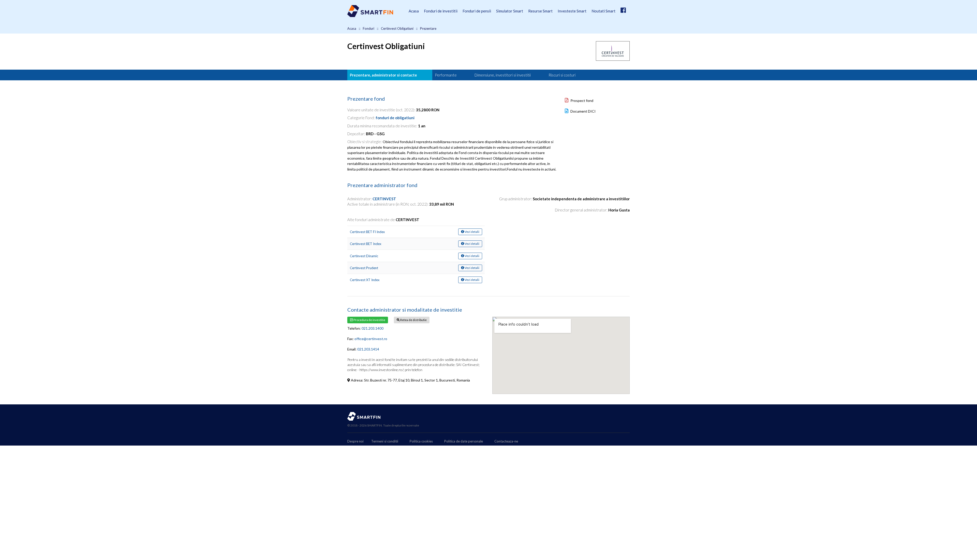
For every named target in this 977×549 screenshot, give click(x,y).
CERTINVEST (384, 198)
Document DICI (583, 111)
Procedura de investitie (369, 320)
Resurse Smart (540, 11)
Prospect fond (581, 100)
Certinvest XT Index (365, 280)
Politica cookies (421, 441)
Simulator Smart (509, 11)
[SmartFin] (370, 15)
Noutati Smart (603, 11)
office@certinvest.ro (370, 339)
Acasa (414, 11)
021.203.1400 (372, 328)
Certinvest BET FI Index (367, 232)
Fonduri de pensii (477, 11)
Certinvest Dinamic (364, 256)
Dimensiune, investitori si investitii (503, 75)
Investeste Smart (572, 11)
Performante (446, 75)
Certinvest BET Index (365, 244)
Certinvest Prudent (364, 268)
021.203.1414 (368, 349)
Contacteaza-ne (506, 441)
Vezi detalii (471, 232)
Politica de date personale (463, 441)
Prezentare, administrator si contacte (383, 75)
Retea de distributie (413, 320)
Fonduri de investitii (440, 11)
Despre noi (355, 441)
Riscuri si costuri (562, 75)
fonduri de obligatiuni (395, 117)
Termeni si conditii (384, 441)
